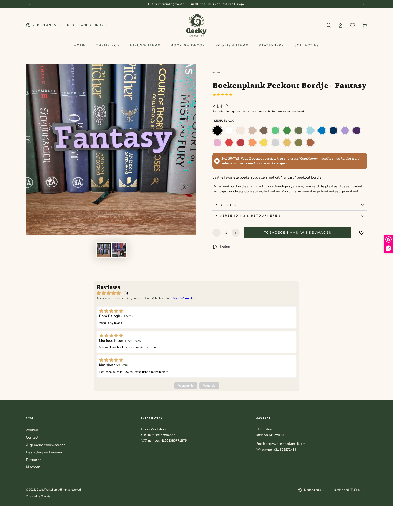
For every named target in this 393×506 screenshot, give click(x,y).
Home (216, 72)
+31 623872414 (284, 449)
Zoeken (32, 430)
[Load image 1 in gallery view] (104, 250)
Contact (32, 437)
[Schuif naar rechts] (363, 4)
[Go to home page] (197, 25)
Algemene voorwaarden (46, 444)
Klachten (33, 467)
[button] (329, 25)
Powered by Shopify (38, 496)
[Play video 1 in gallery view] (119, 250)
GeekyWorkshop (47, 489)
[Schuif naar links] (30, 4)
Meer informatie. (183, 298)
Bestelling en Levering (44, 452)
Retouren (33, 459)
